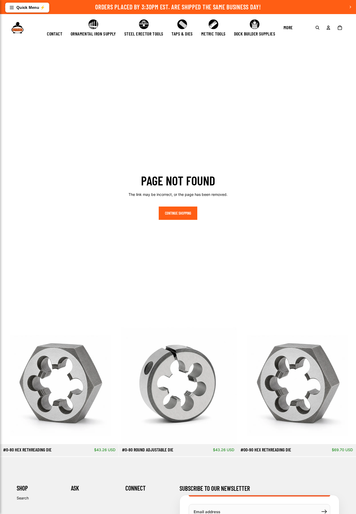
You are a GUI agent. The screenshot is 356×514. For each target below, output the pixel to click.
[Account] (328, 27)
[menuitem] (288, 27)
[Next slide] (350, 7)
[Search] (317, 27)
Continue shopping (178, 213)
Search (23, 498)
